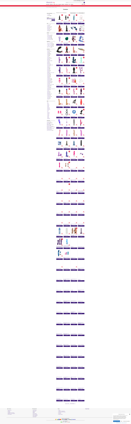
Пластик (48, 94)
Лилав (48, 106)
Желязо (48, 65)
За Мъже (54, 4)
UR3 (47, 56)
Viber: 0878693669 (77, 0)
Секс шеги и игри (49, 130)
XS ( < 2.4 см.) (49, 42)
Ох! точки (60, 412)
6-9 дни (48, 15)
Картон (48, 92)
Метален (48, 107)
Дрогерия (63, 4)
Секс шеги (48, 125)
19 (72, 403)
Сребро (48, 86)
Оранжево (48, 118)
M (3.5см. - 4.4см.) (49, 44)
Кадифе (48, 67)
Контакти (60, 413)
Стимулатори (49, 129)
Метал (48, 73)
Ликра (48, 71)
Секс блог (87, 408)
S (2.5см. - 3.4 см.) (49, 43)
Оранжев (48, 108)
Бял (47, 102)
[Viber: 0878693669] (74, 0)
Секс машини (66, 4)
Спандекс (48, 85)
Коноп (48, 69)
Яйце (48, 30)
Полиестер (48, 79)
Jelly (47, 52)
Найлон (48, 74)
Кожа (48, 68)
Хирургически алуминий (50, 88)
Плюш (48, 77)
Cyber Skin (48, 51)
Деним (48, 62)
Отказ (121, 421)
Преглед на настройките (126, 421)
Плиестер (48, 95)
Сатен (48, 83)
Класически (48, 26)
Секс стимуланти (35, 415)
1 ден (48, 14)
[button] (129, 414)
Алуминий (48, 58)
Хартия (48, 98)
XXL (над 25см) (49, 39)
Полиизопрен (49, 96)
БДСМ (34, 412)
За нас (59, 410)
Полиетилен (49, 80)
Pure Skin (48, 89)
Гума (48, 61)
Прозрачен (48, 109)
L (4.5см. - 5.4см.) (49, 45)
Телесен (48, 113)
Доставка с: (65, 421)
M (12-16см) (48, 36)
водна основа (49, 60)
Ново (69, 4)
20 (73, 403)
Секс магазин (10, 414)
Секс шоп (47, 7)
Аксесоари (59, 4)
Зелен (48, 104)
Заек (48, 25)
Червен (48, 115)
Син (47, 111)
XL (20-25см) (49, 38)
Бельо (57, 4)
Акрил (48, 57)
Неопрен (48, 75)
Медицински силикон (50, 72)
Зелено (48, 117)
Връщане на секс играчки (11, 413)
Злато (48, 66)
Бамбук (48, 91)
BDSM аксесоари (49, 124)
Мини (48, 28)
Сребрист (48, 112)
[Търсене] (84, 2)
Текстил (48, 97)
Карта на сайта (61, 414)
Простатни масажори (50, 128)
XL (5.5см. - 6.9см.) (49, 46)
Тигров (48, 114)
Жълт (48, 103)
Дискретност (9, 410)
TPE (47, 54)
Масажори (48, 27)
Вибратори (51, 4)
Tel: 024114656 (83, 0)
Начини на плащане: (65, 418)
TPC (47, 90)
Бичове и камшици (49, 126)
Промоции (72, 4)
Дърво (48, 63)
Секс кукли (34, 416)
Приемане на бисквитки (117, 421)
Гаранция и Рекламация (11, 412)
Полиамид (48, 78)
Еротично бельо (35, 414)
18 (70, 403)
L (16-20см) (48, 37)
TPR (47, 55)
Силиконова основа (50, 84)
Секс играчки (47, 4)
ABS (47, 50)
